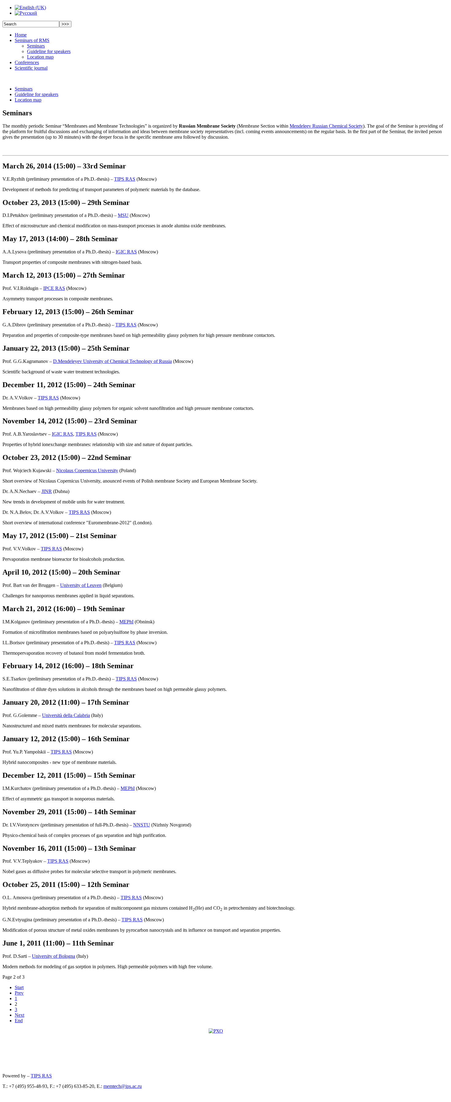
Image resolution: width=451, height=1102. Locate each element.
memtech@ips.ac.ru (122, 1086)
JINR (46, 491)
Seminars (36, 45)
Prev (19, 993)
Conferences (27, 62)
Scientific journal (31, 68)
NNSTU (141, 824)
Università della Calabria (66, 715)
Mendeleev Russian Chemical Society (326, 126)
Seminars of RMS (32, 40)
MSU (123, 215)
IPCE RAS (54, 288)
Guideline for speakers (49, 51)
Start (19, 987)
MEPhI (126, 621)
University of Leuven (81, 585)
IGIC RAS (126, 251)
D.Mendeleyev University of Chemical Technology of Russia (112, 361)
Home (21, 34)
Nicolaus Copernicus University (87, 470)
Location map (40, 57)
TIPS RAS (124, 179)
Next (19, 1015)
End (19, 1020)
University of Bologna (53, 956)
